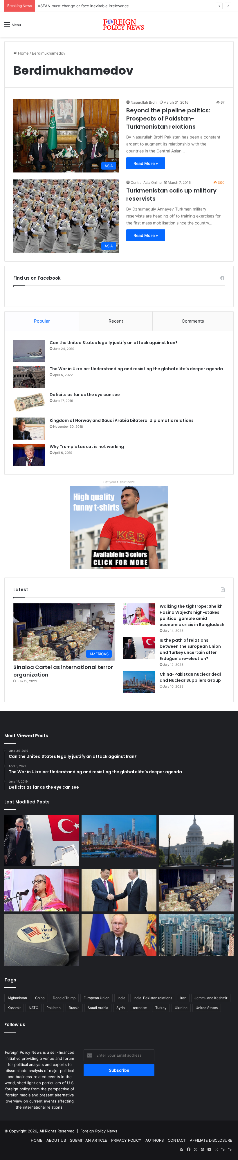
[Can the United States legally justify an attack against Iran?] (29, 351)
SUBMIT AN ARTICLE (88, 1140)
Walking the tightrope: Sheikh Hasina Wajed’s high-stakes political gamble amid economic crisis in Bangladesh (192, 615)
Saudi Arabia (98, 1008)
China (40, 998)
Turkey (161, 1008)
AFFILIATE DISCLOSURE (211, 1140)
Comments (193, 321)
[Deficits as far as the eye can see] (29, 402)
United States (207, 1008)
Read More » (146, 163)
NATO (33, 1008)
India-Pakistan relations (153, 998)
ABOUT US (56, 1140)
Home (23, 53)
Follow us (14, 1024)
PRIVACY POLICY (126, 1140)
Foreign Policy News (98, 1131)
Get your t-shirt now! (119, 482)
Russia (74, 1008)
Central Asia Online (146, 182)
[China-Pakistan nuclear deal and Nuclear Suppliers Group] (139, 682)
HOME (36, 1140)
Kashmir (14, 1008)
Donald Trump (64, 998)
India (121, 998)
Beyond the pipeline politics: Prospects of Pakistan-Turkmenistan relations (168, 118)
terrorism (140, 1008)
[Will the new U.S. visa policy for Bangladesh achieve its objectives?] (196, 935)
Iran (183, 998)
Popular (42, 321)
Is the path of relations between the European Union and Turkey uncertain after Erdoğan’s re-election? (190, 649)
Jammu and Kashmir (210, 998)
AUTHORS (154, 1140)
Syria (120, 1008)
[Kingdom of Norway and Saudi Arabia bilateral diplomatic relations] (29, 429)
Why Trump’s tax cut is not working (87, 446)
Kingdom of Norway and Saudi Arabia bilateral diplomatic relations (122, 420)
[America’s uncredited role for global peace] (196, 841)
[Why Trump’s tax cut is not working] (29, 455)
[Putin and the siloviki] (119, 935)
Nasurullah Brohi (144, 102)
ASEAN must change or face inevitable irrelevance (83, 5)
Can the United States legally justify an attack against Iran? (114, 343)
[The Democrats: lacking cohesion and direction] (41, 939)
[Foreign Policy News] (119, 24)
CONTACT (177, 1140)
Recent (116, 321)
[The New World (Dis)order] (119, 890)
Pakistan (53, 1008)
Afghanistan (17, 998)
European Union (96, 998)
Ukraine (181, 1008)
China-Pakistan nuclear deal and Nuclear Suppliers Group (190, 677)
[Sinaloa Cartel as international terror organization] (196, 890)
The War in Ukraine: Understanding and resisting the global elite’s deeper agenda (136, 369)
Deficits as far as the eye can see (85, 395)
